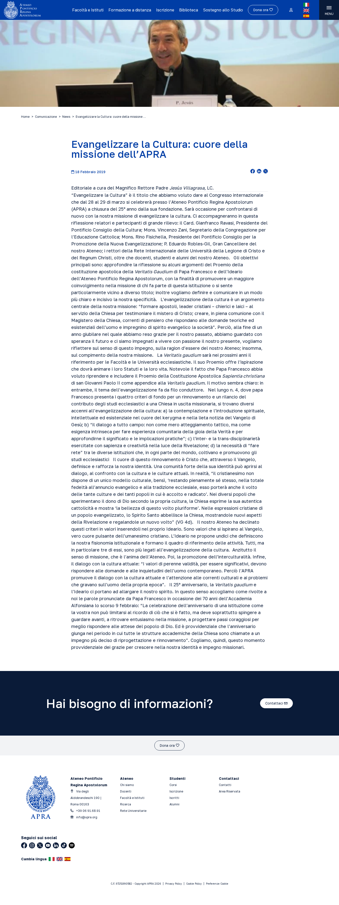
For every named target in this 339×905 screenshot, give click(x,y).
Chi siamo (127, 785)
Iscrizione (165, 9)
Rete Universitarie (133, 811)
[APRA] (36, 10)
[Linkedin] (56, 845)
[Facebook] (24, 845)
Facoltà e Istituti (87, 9)
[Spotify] (72, 845)
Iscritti (174, 798)
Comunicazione (46, 116)
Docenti (125, 791)
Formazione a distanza (129, 9)
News (66, 116)
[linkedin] (259, 171)
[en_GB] (306, 10)
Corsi (173, 785)
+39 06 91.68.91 (87, 811)
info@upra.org (86, 817)
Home (25, 116)
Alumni (174, 804)
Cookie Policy (194, 883)
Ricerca (125, 804)
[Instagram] (32, 845)
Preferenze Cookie (217, 883)
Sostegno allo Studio (223, 9)
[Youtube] (48, 845)
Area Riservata (229, 791)
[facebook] (252, 171)
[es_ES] (306, 16)
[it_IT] (306, 5)
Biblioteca (188, 9)
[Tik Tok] (64, 845)
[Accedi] (290, 10)
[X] (40, 845)
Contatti (225, 785)
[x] (265, 171)
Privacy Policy (173, 883)
